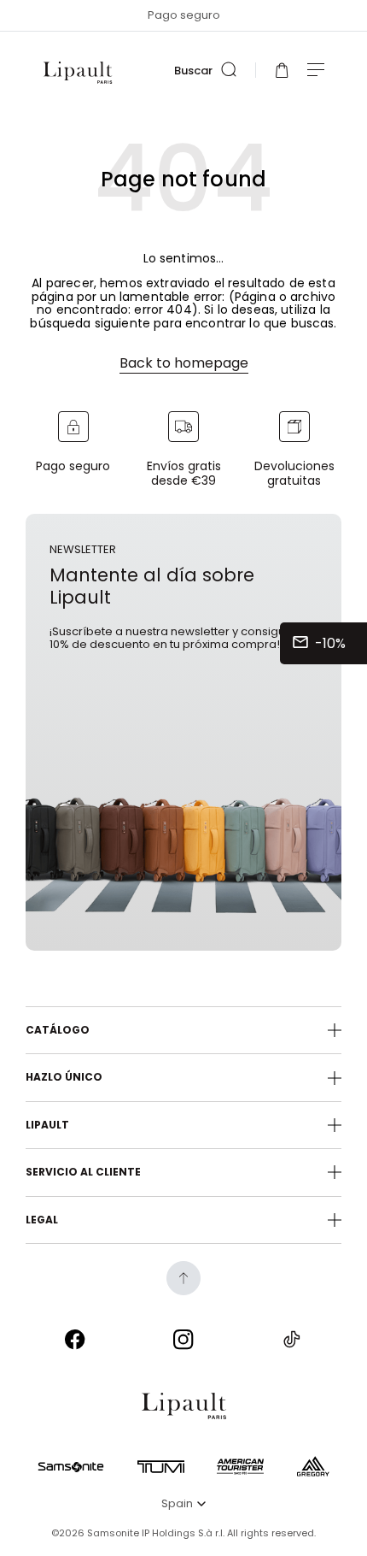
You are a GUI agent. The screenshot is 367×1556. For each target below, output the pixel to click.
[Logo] (78, 73)
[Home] (184, 1406)
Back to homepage (183, 363)
